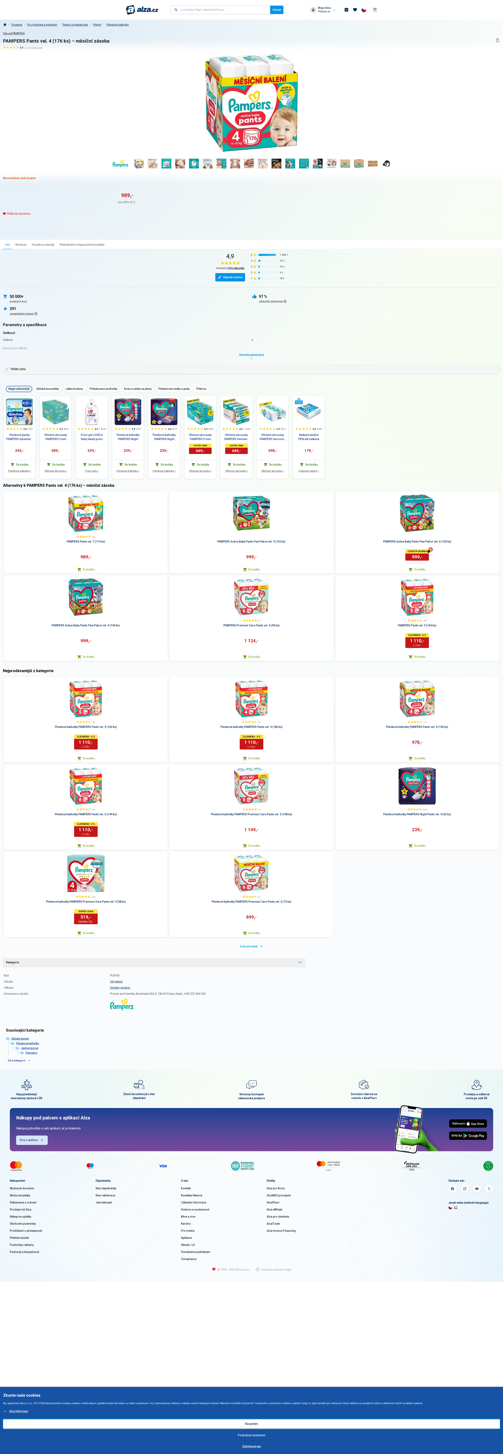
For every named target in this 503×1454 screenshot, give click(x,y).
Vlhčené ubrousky (55, 470)
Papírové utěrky (309, 470)
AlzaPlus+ (273, 1202)
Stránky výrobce (120, 987)
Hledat (277, 9)
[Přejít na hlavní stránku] (142, 10)
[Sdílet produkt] (497, 40)
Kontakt (186, 1188)
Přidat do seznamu (18, 213)
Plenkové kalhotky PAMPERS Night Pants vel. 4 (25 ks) (128, 437)
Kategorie (12, 962)
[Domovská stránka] (4, 25)
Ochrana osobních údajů (276, 1269)
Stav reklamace (105, 1195)
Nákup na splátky (20, 1216)
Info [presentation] (7, 244)
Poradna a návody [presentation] (43, 244)
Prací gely (92, 470)
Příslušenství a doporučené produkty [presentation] (82, 244)
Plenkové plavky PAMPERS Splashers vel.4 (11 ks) (19, 437)
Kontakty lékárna (191, 1195)
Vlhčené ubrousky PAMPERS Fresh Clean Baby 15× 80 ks (200, 437)
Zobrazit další (249, 946)
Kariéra (186, 1223)
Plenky (97, 24)
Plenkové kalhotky (117, 24)
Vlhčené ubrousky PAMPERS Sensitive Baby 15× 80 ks (236, 437)
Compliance (188, 1259)
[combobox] (220, 10)
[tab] (8, 244)
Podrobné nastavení (251, 1435)
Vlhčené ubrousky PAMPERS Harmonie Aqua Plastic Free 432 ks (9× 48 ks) (273, 437)
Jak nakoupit (103, 1202)
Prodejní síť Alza (20, 1209)
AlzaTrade (273, 1223)
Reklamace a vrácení (23, 1202)
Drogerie (17, 24)
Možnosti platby (20, 1195)
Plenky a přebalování (75, 24)
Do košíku (89, 569)
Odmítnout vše (251, 1446)
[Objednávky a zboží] (346, 9)
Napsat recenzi (233, 277)
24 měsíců (116, 981)
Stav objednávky (105, 1188)
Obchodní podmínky (23, 1223)
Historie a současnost (195, 1209)
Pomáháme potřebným (195, 1252)
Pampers (31, 1052)
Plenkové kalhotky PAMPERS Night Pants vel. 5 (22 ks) (164, 437)
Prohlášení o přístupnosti (26, 1230)
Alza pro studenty (278, 1216)
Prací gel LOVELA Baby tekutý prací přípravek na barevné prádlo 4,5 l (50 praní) (91, 437)
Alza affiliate (274, 1209)
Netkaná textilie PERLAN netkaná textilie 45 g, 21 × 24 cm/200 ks (308, 437)
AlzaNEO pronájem (279, 1195)
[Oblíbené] (355, 9)
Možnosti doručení (22, 1188)
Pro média (188, 1230)
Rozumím (251, 1424)
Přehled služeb (19, 1237)
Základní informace (193, 1202)
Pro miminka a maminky (42, 24)
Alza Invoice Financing (281, 1230)
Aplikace (186, 1237)
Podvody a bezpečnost (24, 1252)
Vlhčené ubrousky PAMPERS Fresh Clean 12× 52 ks (55, 437)
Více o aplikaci (28, 1140)
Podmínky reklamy (22, 1244)
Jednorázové (29, 1048)
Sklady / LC (188, 1244)
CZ (455, 1207)
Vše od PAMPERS (14, 33)
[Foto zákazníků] (386, 163)
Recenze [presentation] (21, 244)
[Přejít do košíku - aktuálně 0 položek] (374, 9)
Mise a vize (188, 1216)
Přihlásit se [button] (324, 11)
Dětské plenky (20, 1038)
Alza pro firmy (276, 1188)
